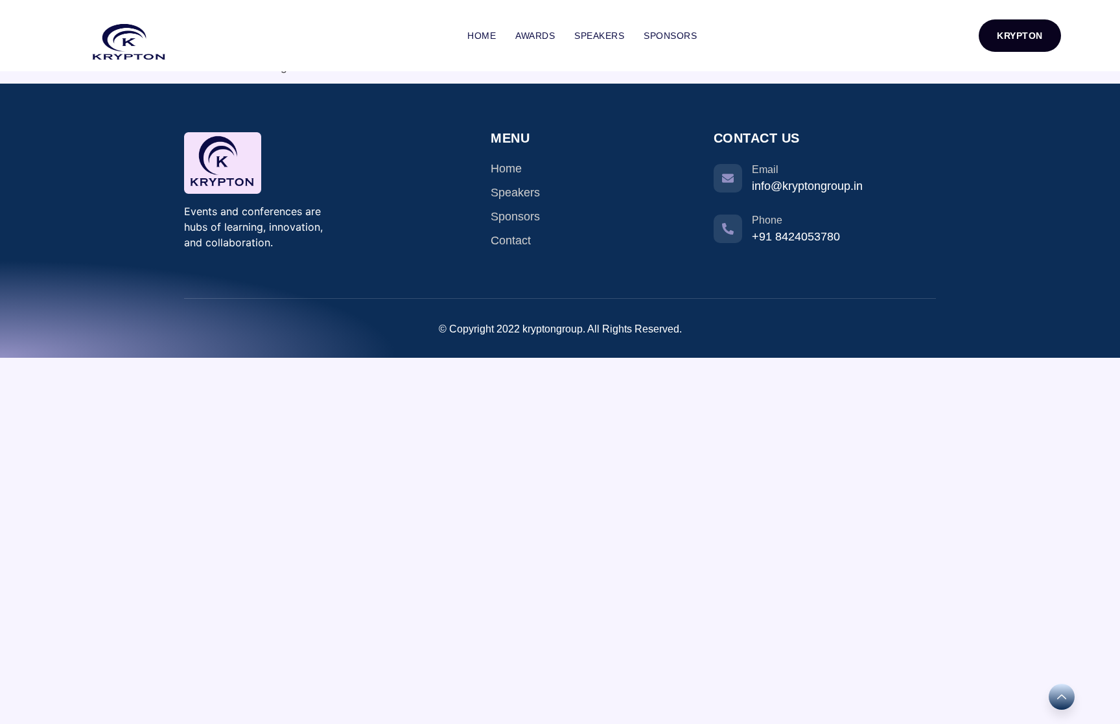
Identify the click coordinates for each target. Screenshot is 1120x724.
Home (481, 35)
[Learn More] (1062, 697)
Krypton (1020, 35)
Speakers (599, 35)
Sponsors (670, 35)
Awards (535, 35)
